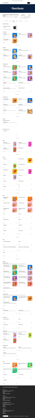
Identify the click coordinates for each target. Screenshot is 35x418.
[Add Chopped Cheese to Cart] (31, 112)
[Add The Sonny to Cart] (31, 52)
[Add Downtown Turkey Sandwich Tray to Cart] (31, 279)
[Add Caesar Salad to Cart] (16, 151)
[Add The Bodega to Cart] (16, 79)
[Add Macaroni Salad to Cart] (16, 145)
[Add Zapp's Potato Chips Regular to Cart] (16, 366)
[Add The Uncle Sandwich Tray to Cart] (16, 268)
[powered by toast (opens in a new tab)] (5, 416)
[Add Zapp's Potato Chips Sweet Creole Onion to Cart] (31, 366)
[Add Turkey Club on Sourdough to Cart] (16, 91)
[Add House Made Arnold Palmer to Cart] (16, 205)
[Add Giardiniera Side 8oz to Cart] (31, 151)
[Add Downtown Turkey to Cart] (16, 74)
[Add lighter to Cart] (16, 255)
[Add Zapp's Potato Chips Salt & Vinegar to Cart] (16, 372)
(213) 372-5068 (4, 396)
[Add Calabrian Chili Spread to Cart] (16, 322)
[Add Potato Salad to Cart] (31, 145)
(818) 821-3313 (4, 409)
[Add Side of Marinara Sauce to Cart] (31, 161)
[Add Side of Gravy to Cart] (16, 161)
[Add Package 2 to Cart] (31, 350)
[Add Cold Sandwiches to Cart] (16, 125)
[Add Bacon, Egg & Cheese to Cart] (16, 52)
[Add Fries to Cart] (31, 189)
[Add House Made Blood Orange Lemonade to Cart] (31, 211)
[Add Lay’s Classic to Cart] (16, 377)
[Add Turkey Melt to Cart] (16, 112)
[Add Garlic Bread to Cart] (16, 189)
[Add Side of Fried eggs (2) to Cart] (31, 184)
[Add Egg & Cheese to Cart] (16, 58)
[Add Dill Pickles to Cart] (16, 178)
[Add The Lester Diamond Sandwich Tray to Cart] (31, 299)
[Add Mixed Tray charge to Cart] (31, 327)
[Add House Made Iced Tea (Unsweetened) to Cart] (16, 200)
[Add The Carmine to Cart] (16, 36)
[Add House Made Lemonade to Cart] (31, 205)
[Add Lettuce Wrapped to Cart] (16, 327)
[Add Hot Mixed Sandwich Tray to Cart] (16, 305)
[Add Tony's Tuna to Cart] (31, 79)
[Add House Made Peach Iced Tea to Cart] (31, 200)
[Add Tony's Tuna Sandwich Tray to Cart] (16, 279)
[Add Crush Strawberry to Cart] (31, 233)
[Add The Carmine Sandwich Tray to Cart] (16, 299)
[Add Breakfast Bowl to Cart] (31, 58)
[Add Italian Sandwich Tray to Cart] (31, 268)
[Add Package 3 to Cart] (16, 355)
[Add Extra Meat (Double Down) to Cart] (31, 167)
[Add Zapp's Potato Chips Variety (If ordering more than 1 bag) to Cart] (31, 372)
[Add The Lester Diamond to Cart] (16, 42)
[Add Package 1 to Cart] (16, 350)
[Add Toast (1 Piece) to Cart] (31, 178)
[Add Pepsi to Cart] (16, 217)
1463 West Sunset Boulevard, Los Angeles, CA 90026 (9, 397)
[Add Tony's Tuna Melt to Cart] (16, 107)
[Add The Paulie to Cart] (31, 36)
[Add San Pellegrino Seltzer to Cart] (16, 222)
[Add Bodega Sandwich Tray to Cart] (16, 274)
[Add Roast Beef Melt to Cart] (31, 107)
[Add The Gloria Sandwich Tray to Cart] (31, 285)
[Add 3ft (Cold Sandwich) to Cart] (16, 313)
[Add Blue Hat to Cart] (31, 244)
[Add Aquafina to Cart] (31, 222)
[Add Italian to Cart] (31, 68)
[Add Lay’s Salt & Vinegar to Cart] (31, 377)
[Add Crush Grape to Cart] (16, 233)
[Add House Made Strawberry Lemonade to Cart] (16, 211)
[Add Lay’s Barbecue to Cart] (16, 383)
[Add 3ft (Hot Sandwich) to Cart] (31, 313)
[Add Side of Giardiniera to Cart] (16, 172)
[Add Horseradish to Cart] (16, 184)
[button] (7, 20)
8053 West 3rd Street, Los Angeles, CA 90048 (8, 390)
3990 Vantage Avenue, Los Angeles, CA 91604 (8, 410)
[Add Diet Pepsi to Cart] (31, 217)
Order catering (8, 393)
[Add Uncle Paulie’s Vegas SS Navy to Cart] (16, 244)
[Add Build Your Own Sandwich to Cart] (31, 91)
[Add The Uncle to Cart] (16, 68)
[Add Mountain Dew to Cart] (16, 228)
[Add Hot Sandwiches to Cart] (16, 133)
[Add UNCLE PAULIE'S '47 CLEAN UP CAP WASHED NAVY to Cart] (16, 250)
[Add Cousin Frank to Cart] (16, 85)
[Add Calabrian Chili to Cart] (16, 167)
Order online (4, 393)
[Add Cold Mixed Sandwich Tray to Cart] (16, 290)
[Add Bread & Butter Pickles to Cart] (31, 172)
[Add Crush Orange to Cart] (31, 228)
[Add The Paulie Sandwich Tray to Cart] (31, 274)
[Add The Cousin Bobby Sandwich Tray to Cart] (16, 285)
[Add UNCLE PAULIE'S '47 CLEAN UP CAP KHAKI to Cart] (31, 250)
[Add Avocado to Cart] (31, 322)
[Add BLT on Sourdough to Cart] (31, 85)
